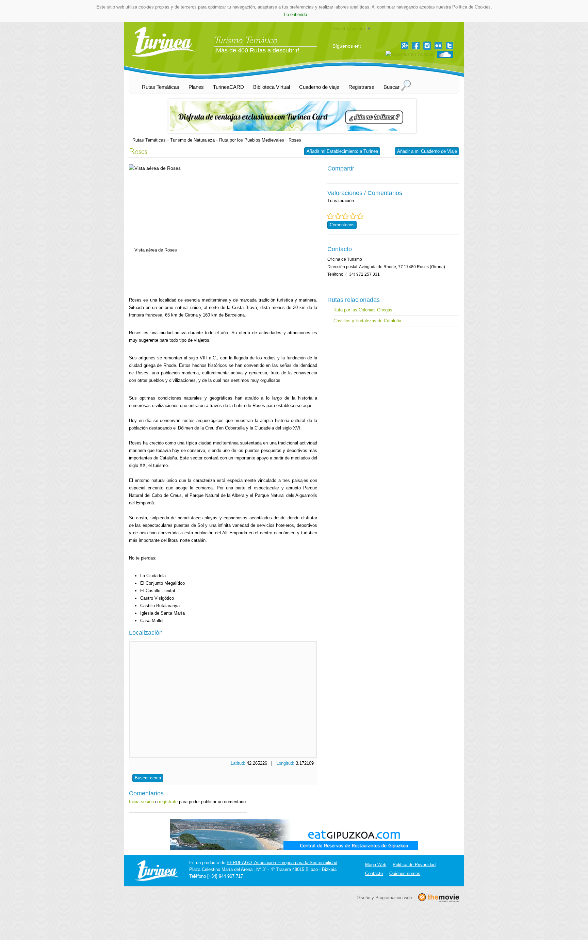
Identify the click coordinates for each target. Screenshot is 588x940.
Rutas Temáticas (149, 140)
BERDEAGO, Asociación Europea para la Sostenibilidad (282, 862)
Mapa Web (375, 864)
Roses (295, 140)
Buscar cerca (148, 777)
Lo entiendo (295, 14)
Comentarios (342, 224)
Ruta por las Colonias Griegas (362, 309)
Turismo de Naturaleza (192, 140)
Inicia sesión (141, 801)
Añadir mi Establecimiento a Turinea (342, 151)
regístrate (168, 801)
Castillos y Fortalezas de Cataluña (367, 320)
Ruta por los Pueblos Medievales (251, 140)
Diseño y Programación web (384, 897)
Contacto (374, 873)
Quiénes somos (404, 873)
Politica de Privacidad (414, 864)
